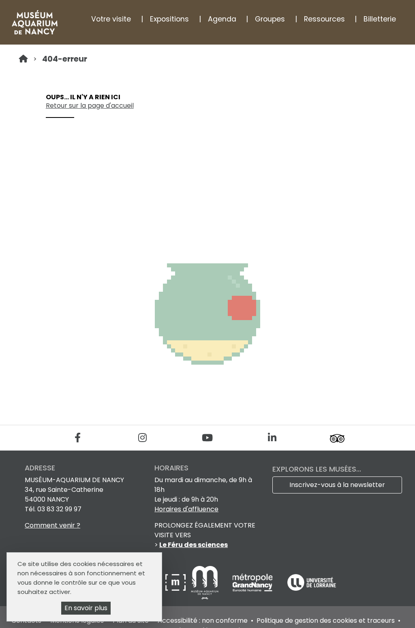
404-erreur (64, 58)
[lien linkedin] (272, 437)
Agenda (222, 19)
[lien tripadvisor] (337, 437)
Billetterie (380, 19)
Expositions (169, 19)
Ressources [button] (324, 19)
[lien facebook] (78, 437)
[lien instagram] (142, 437)
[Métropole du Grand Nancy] (253, 582)
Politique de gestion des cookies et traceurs (326, 620)
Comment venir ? (52, 525)
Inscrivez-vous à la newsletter (337, 484)
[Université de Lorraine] (311, 582)
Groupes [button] (270, 19)
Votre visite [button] (111, 19)
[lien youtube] (207, 437)
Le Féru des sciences (193, 544)
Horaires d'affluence (186, 509)
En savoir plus (85, 608)
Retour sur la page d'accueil (90, 105)
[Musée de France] (176, 582)
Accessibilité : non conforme (203, 620)
